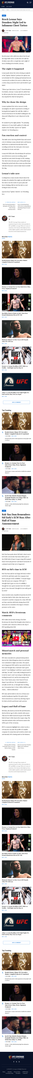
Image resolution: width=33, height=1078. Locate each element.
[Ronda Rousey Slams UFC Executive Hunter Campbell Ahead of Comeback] (16, 249)
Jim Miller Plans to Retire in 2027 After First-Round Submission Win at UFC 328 (15, 314)
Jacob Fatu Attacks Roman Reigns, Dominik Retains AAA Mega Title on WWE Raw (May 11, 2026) (16, 497)
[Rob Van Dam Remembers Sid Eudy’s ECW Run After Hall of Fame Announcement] (16, 542)
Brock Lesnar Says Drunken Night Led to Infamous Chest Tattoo (24, 746)
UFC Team (9, 30)
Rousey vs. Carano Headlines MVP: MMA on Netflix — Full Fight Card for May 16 (15, 367)
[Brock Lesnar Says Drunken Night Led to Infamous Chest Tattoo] (16, 44)
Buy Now (9, 6)
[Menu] (30, 2)
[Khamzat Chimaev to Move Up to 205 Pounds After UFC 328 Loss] (16, 329)
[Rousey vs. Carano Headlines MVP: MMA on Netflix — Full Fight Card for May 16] (16, 355)
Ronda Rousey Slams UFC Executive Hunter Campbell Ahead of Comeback (14, 261)
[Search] (28, 2)
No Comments (24, 30)
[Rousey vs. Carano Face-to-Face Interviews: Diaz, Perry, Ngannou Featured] (16, 276)
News (4, 15)
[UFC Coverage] (8, 2)
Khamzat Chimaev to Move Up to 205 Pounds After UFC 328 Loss (15, 340)
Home (3, 6)
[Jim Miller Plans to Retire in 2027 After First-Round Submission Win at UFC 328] (16, 302)
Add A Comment (16, 402)
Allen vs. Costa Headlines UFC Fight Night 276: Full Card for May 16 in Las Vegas (15, 393)
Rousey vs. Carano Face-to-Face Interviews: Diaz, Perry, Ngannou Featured (16, 287)
